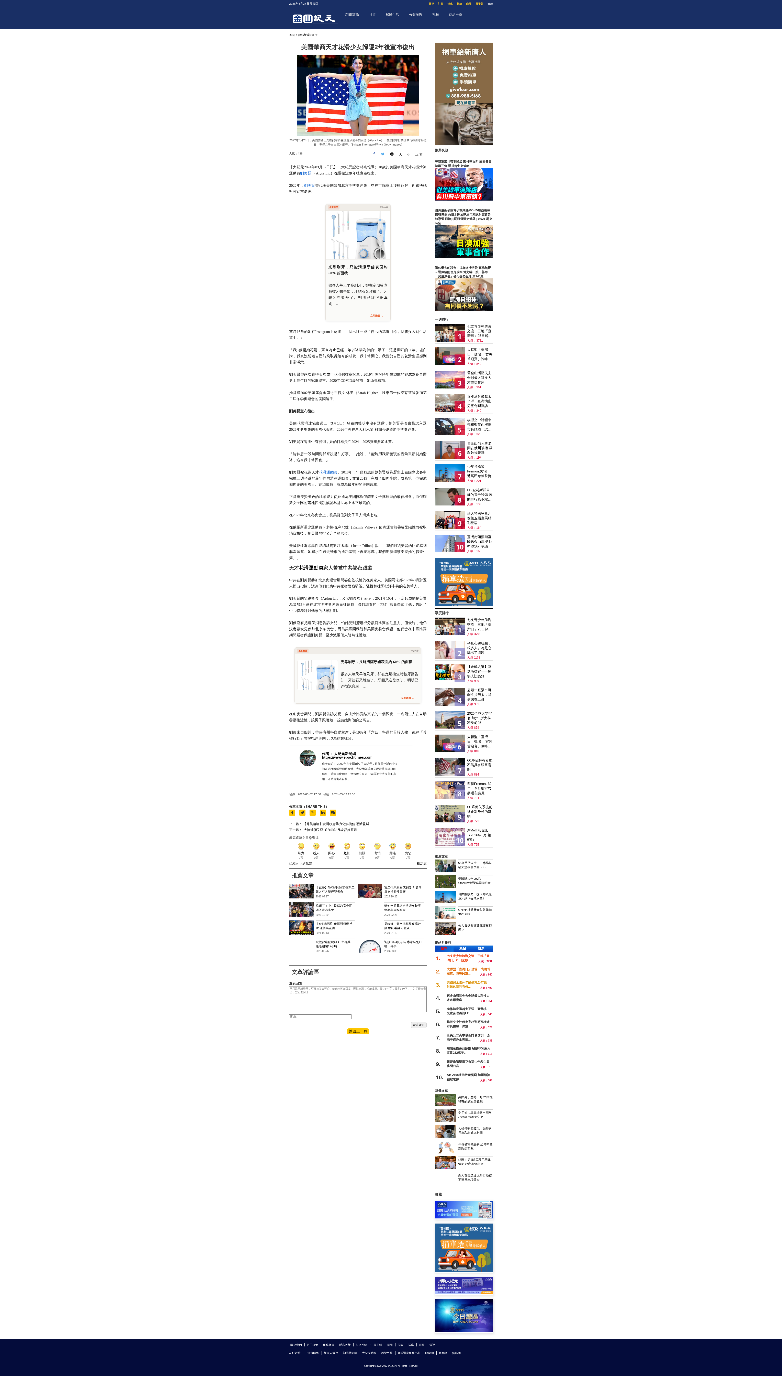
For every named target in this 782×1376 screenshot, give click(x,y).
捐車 (450, 3)
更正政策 (312, 1344)
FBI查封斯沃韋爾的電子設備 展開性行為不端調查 (479, 495)
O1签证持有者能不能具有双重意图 (479, 765)
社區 (372, 14)
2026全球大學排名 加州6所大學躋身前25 (479, 718)
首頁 (292, 34)
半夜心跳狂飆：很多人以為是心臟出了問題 (479, 648)
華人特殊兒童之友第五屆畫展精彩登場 (479, 518)
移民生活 (392, 14)
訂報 (440, 3)
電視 (431, 3)
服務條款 (328, 1344)
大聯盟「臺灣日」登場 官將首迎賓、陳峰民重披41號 (479, 354)
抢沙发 (422, 863)
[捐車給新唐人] (464, 144)
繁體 (490, 3)
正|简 (419, 154)
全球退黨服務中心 (409, 1353)
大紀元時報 (369, 1353)
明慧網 (429, 1353)
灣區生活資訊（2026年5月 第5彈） (479, 835)
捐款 (459, 3)
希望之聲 (387, 1353)
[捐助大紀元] (464, 1293)
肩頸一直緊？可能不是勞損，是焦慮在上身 (479, 694)
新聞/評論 (352, 14)
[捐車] (464, 605)
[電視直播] (464, 1331)
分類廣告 (415, 14)
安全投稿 (361, 1344)
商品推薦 (455, 14)
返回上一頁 (358, 1031)
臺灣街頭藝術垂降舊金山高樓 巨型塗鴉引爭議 (479, 541)
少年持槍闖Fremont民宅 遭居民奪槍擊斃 (479, 471)
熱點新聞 (304, 34)
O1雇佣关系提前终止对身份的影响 (479, 811)
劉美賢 (305, 173)
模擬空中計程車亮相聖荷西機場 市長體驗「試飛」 (479, 425)
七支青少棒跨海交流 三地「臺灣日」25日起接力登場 (479, 331)
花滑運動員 (328, 472)
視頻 (435, 14)
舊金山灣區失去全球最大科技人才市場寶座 (479, 377)
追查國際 (313, 1353)
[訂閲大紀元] (464, 1217)
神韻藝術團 (350, 1353)
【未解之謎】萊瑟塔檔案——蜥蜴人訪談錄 (479, 671)
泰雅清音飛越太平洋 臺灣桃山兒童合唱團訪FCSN (479, 401)
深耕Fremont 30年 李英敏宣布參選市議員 (479, 788)
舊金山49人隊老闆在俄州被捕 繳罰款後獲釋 (479, 448)
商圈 (468, 3)
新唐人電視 (331, 1353)
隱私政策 (345, 1344)
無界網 (456, 1353)
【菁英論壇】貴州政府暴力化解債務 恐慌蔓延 (336, 824)
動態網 (443, 1353)
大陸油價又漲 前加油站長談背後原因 (330, 830)
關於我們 (296, 1344)
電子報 (479, 3)
